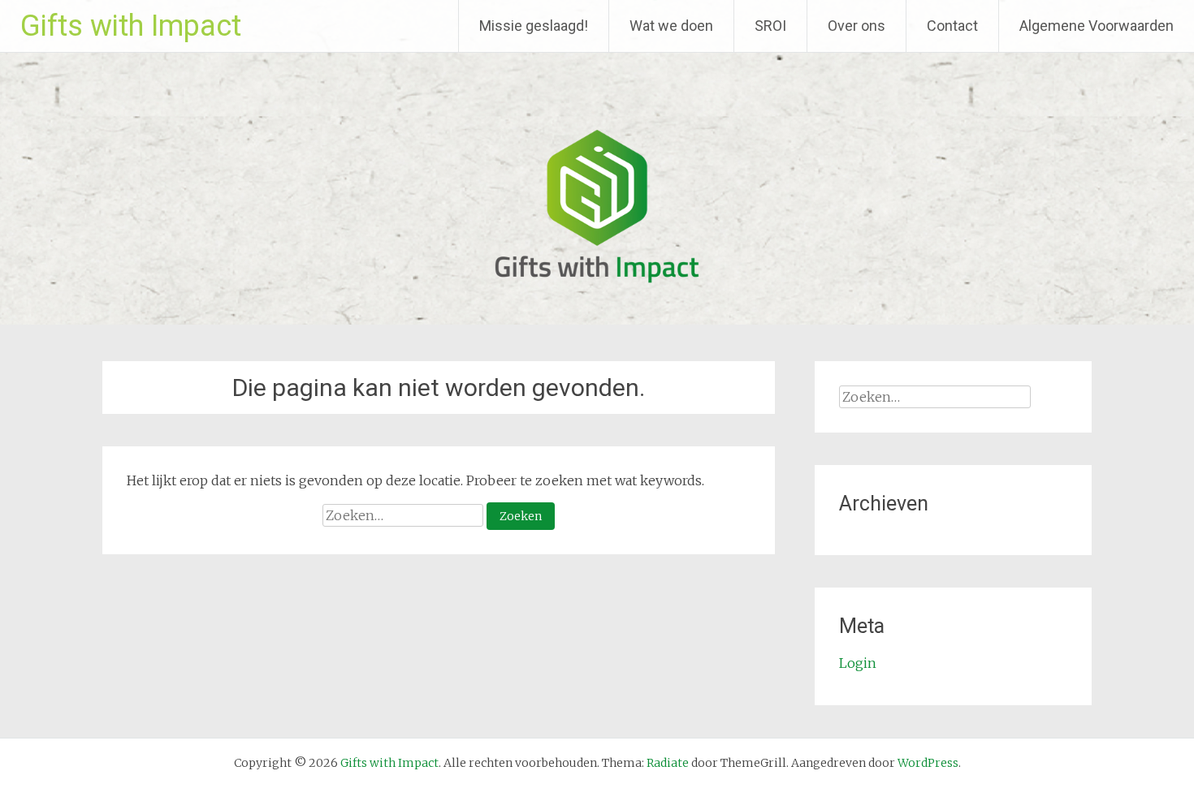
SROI (770, 25)
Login (857, 663)
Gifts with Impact (130, 26)
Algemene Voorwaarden (1096, 25)
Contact (952, 25)
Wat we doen (671, 25)
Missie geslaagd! (533, 25)
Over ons (856, 25)
